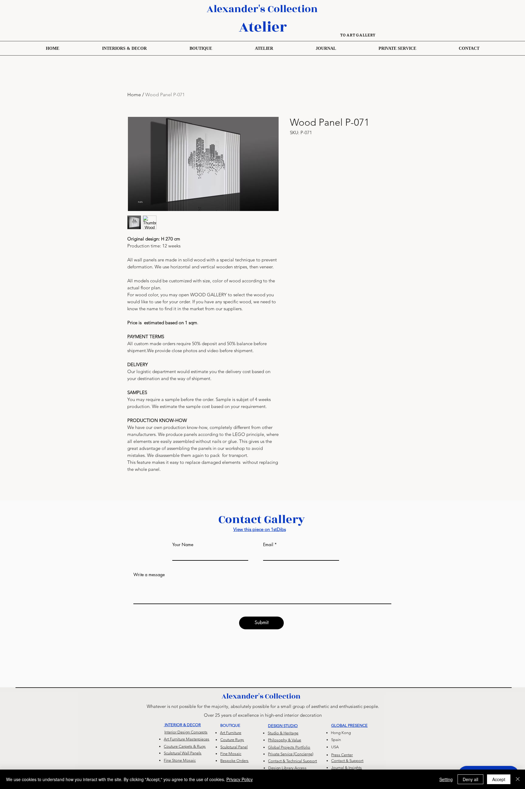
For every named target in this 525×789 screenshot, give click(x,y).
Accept (498, 779)
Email (268, 544)
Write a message (149, 575)
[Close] (517, 779)
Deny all (470, 779)
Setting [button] (446, 779)
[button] (200, 48)
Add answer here (149, 616)
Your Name (182, 544)
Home (134, 94)
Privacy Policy (239, 779)
